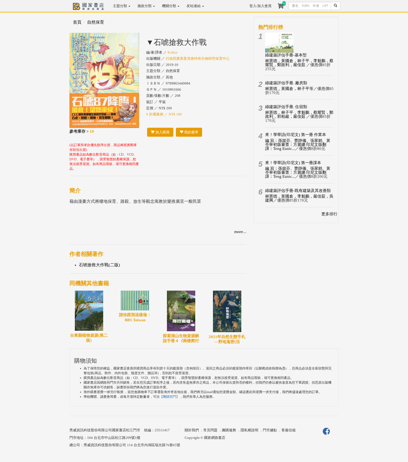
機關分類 (169, 6)
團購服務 (229, 430)
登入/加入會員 (260, 6)
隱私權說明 (249, 430)
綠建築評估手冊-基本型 (286, 55)
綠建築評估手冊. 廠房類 (286, 83)
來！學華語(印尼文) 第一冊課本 (293, 163)
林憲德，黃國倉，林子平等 (289, 88)
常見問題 (210, 430)
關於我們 (192, 430)
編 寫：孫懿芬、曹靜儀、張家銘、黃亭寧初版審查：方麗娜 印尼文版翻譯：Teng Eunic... (297, 144)
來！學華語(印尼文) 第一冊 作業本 (295, 134)
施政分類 (145, 6)
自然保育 (95, 22)
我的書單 (190, 132)
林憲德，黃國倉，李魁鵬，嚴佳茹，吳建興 (299, 198)
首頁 (77, 22)
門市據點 (270, 430)
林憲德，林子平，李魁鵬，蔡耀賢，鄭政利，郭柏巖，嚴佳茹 (299, 114)
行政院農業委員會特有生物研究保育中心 (198, 58)
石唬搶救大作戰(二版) (99, 265)
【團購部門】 (169, 396)
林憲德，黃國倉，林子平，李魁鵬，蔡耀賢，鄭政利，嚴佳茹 (299, 63)
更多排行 (329, 214)
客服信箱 (288, 430)
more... (240, 231)
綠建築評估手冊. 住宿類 (286, 107)
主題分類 (120, 6)
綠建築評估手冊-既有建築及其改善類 (298, 190)
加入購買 (162, 132)
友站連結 (194, 6)
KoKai (172, 52)
